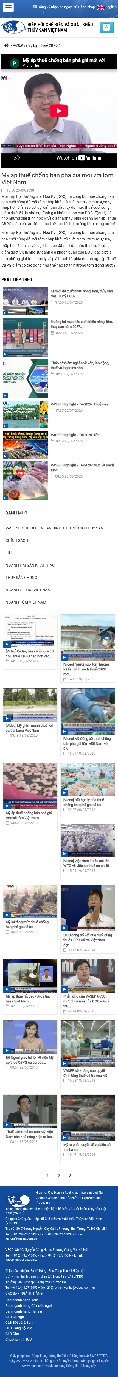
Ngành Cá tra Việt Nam (28, 590)
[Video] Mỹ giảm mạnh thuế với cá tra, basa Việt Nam (29, 727)
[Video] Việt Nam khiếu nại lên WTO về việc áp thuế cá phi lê (86, 863)
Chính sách (16, 540)
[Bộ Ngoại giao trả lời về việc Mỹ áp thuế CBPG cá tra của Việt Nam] (30, 1037)
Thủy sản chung (21, 577)
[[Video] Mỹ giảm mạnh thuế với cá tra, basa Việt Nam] (30, 705)
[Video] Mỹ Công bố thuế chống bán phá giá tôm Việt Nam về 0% (87, 744)
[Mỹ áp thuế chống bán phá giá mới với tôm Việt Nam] (30, 786)
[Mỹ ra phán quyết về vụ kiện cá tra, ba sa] (88, 1118)
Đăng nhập (86, 7)
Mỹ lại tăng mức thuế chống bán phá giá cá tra (27, 924)
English (111, 7)
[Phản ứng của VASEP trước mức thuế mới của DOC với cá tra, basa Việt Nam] (88, 976)
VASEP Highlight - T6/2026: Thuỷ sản (79, 404)
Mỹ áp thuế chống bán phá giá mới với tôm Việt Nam (29, 815)
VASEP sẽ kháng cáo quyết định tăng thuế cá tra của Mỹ (85, 1073)
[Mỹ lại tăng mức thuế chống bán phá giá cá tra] (30, 901)
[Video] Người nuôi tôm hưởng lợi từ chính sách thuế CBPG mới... (86, 669)
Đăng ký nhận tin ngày (54, 7)
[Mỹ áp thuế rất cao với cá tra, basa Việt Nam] (30, 976)
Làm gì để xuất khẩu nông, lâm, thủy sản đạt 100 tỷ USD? (82, 293)
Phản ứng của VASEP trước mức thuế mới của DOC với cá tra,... (86, 1001)
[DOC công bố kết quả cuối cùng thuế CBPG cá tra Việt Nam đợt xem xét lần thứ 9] (88, 908)
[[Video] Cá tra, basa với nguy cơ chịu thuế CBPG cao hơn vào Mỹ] (30, 631)
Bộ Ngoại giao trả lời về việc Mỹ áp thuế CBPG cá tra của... (30, 1059)
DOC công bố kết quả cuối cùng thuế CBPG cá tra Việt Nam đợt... (87, 940)
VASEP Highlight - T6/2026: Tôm (75, 435)
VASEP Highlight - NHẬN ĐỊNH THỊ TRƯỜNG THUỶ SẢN (54, 528)
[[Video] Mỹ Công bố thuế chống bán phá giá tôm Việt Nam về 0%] (88, 711)
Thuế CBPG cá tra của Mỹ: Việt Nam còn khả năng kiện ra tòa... (30, 1134)
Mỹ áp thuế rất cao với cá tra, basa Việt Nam (28, 998)
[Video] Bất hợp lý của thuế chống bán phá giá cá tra (83, 802)
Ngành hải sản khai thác (30, 565)
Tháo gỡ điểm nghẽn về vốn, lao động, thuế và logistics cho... (80, 365)
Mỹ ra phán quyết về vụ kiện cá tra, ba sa (87, 1147)
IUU (8, 553)
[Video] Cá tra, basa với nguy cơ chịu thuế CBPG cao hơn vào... (30, 653)
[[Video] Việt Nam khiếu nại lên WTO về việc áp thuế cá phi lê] (88, 840)
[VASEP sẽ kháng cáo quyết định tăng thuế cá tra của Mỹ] (88, 1043)
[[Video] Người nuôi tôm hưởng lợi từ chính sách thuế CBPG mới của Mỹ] (88, 637)
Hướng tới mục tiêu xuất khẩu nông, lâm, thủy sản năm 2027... (82, 324)
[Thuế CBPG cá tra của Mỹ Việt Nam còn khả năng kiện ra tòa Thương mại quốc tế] (30, 1111)
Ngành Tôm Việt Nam (25, 602)
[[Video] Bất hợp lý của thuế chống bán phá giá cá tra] (88, 779)
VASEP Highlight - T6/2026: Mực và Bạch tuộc (82, 467)
